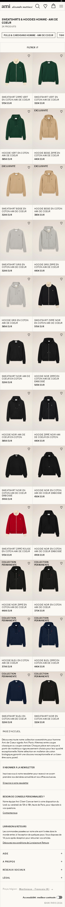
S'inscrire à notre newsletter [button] (15, 783)
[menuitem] (17, 6)
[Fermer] (61, 1)
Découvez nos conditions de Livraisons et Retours (26, 842)
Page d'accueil (11, 731)
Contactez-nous (10, 812)
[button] (42, 897)
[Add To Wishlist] (28, 55)
